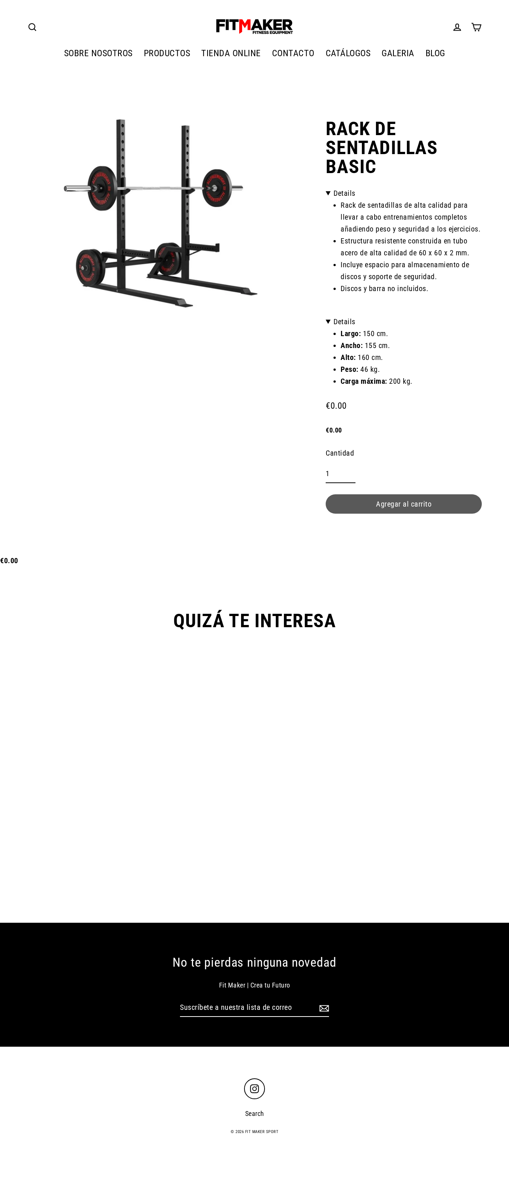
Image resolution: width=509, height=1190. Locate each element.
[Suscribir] (323, 1007)
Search (254, 1113)
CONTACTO (293, 53)
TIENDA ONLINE (231, 53)
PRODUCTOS (167, 53)
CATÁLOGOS (348, 53)
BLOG (435, 53)
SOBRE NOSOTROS (98, 53)
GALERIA (398, 53)
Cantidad (340, 453)
